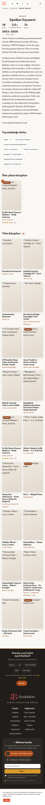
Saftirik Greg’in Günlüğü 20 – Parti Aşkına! (32, 273)
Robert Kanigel (8, 590)
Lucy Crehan (7, 547)
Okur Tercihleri (30, 717)
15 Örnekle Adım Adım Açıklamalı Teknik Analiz (10, 362)
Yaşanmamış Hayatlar (8, 315)
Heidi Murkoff (28, 413)
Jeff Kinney (27, 279)
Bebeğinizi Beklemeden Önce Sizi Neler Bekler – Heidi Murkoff (31, 406)
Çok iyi (12, 665)
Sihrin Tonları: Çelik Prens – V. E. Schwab (32, 449)
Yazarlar (15, 717)
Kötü (17, 670)
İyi (20, 665)
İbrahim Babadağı (9, 367)
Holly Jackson (7, 220)
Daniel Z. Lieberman (31, 593)
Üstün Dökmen (29, 547)
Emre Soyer (6, 504)
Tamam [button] (6, 800)
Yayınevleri (13, 8)
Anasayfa (5, 8)
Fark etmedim (30, 665)
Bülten (29, 725)
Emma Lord (27, 636)
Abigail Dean (28, 497)
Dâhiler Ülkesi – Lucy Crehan (9, 543)
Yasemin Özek (7, 274)
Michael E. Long (29, 595)
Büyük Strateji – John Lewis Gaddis (11, 404)
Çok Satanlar (29, 712)
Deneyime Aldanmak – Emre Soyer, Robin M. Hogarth (10, 497)
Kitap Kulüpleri (15, 734)
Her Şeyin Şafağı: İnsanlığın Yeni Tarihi (31, 316)
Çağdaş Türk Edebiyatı (13, 164)
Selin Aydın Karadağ (31, 367)
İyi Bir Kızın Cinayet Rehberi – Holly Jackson (11, 214)
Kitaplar (15, 712)
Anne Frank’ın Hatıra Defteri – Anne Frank (30, 362)
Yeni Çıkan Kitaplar (24, 140)
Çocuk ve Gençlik (11, 149)
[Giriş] (27, 3)
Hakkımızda (29, 729)
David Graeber (29, 322)
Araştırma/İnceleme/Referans (16, 144)
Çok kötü (26, 670)
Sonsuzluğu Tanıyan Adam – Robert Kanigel (11, 585)
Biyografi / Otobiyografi (14, 154)
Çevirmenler (15, 721)
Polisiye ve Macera (32, 149)
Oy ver (22, 683)
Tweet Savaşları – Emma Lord (31, 632)
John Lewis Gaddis (9, 408)
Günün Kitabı (29, 721)
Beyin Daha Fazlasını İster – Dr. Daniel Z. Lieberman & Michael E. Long (32, 586)
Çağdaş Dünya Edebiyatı (14, 159)
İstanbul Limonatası (11, 271)
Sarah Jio (5, 319)
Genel (7, 140)
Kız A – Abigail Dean (32, 494)
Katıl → (22, 771)
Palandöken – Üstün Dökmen (32, 543)
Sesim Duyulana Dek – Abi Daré (12, 632)
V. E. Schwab (28, 453)
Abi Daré (5, 636)
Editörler (15, 725)
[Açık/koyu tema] (17, 3)
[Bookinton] (4, 3)
